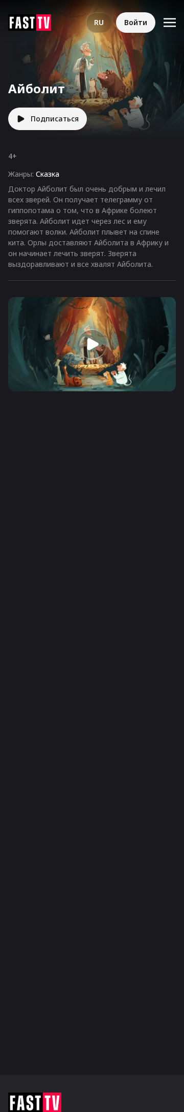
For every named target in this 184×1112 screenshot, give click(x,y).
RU (99, 22)
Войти (135, 22)
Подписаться (55, 118)
